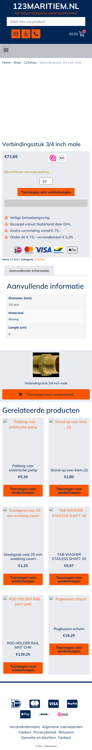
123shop (30, 62)
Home (6, 62)
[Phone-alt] (35, 33)
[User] (25, 33)
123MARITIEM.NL (46, 6)
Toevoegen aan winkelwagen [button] (23, 491)
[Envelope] (15, 33)
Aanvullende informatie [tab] (29, 270)
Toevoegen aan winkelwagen (46, 192)
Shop (17, 62)
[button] (6, 49)
